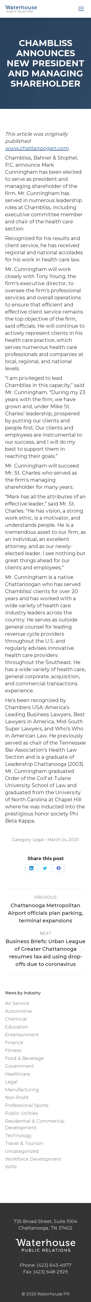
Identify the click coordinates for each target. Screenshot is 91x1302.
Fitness (13, 1050)
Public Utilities (21, 1113)
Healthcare (17, 1074)
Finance (14, 1042)
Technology (18, 1135)
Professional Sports (27, 1105)
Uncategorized (22, 1151)
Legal (38, 839)
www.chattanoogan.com (37, 148)
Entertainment (22, 1035)
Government (19, 1066)
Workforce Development (33, 1159)
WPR (11, 1167)
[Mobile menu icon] (81, 9)
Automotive (18, 1011)
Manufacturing (22, 1090)
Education (16, 1027)
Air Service (17, 1003)
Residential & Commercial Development (34, 1124)
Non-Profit (17, 1097)
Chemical (16, 1019)
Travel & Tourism (24, 1143)
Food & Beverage (24, 1058)
